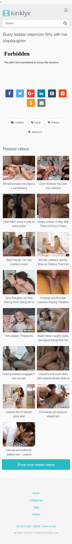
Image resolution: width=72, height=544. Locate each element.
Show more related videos (36, 464)
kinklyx (20, 13)
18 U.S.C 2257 (23, 526)
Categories (36, 500)
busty (37, 122)
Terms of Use (49, 526)
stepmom (36, 132)
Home (36, 493)
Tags (36, 507)
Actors (36, 514)
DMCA (36, 526)
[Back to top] (66, 537)
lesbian (55, 122)
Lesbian (19, 122)
